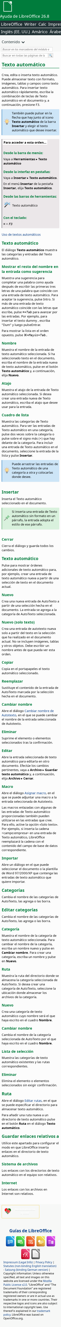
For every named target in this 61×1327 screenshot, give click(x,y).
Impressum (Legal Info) (18, 1262)
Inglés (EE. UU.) (15, 31)
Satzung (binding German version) (26, 1270)
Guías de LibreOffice (30, 1230)
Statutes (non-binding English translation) (29, 1266)
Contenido (11, 41)
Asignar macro (35, 793)
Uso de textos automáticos (21, 234)
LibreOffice (11, 24)
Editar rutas (33, 1100)
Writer (30, 24)
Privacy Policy (44, 1262)
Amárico (40, 31)
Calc (42, 24)
